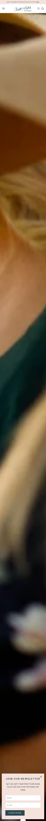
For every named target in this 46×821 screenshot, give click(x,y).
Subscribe (15, 813)
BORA (37, 2)
